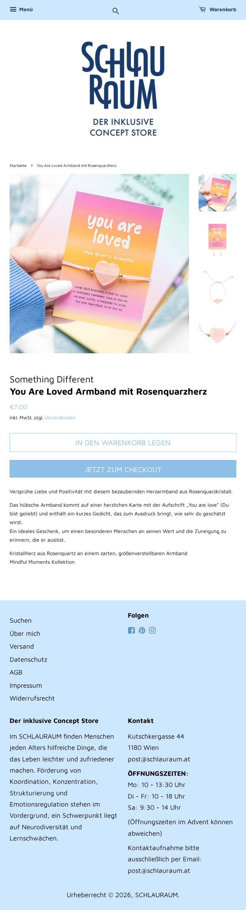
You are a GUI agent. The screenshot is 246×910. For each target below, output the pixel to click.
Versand (22, 646)
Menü (25, 9)
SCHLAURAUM (156, 894)
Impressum (26, 685)
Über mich (25, 633)
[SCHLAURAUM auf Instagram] (152, 631)
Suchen (21, 620)
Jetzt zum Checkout (123, 469)
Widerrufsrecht (32, 698)
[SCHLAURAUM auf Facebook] (131, 631)
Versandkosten (60, 417)
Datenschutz (28, 659)
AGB (16, 672)
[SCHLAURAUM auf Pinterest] (141, 631)
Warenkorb (222, 9)
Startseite (18, 165)
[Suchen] (116, 11)
